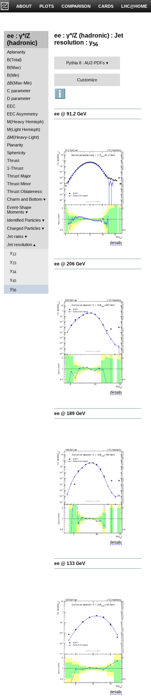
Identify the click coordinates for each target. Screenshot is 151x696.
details (116, 242)
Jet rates (15, 236)
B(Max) (14, 67)
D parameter (19, 98)
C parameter (19, 90)
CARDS (105, 6)
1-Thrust (15, 168)
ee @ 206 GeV (69, 264)
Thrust (13, 160)
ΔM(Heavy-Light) (23, 137)
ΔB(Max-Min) (19, 83)
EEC (11, 106)
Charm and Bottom (24, 199)
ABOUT (24, 6)
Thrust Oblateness (24, 191)
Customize (87, 80)
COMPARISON (76, 6)
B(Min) (13, 75)
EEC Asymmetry (22, 114)
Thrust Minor (19, 183)
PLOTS (46, 6)
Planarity (15, 145)
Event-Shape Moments (19, 209)
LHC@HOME (134, 6)
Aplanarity (16, 52)
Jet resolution (19, 244)
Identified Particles (24, 220)
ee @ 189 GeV (69, 413)
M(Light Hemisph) (23, 129)
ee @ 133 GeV (69, 563)
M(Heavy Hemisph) (25, 121)
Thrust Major (19, 176)
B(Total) (14, 59)
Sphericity (16, 152)
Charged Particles (24, 228)
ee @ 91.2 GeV (70, 114)
